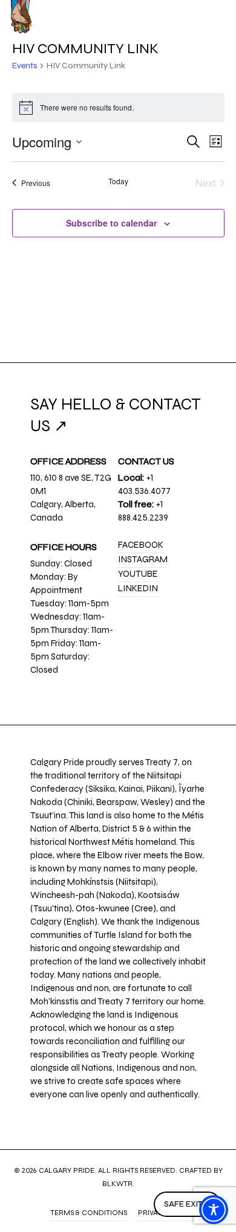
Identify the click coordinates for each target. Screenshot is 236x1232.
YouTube (138, 573)
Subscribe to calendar (111, 223)
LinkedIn (138, 588)
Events (24, 65)
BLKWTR (117, 1183)
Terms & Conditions (88, 1212)
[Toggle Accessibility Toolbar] (213, 1209)
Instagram (143, 559)
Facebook (140, 544)
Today (118, 181)
